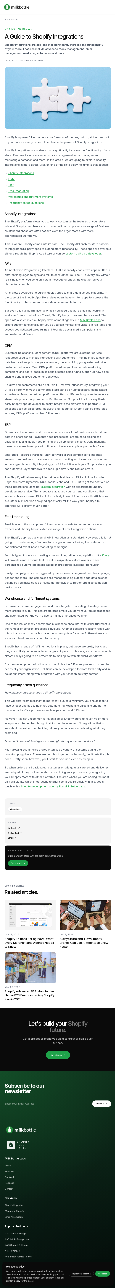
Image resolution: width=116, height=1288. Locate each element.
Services (9, 1171)
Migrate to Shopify (14, 1211)
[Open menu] (110, 7)
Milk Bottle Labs (90, 320)
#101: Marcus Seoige (15, 1233)
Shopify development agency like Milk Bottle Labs (53, 786)
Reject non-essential (81, 1273)
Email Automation (14, 1216)
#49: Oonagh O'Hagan (16, 1245)
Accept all (102, 1273)
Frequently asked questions (26, 202)
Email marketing (18, 190)
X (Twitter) (15, 833)
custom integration (53, 486)
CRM (11, 179)
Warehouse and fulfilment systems (30, 196)
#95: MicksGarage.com (17, 1239)
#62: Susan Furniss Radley (18, 1256)
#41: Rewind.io (12, 1250)
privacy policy (13, 1281)
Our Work (9, 1177)
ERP (11, 184)
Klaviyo (106, 555)
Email (12, 837)
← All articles (11, 19)
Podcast (9, 1182)
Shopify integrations (21, 173)
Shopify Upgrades (14, 1205)
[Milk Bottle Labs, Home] (16, 7)
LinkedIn (14, 828)
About (8, 1165)
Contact (9, 1188)
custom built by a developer (83, 253)
